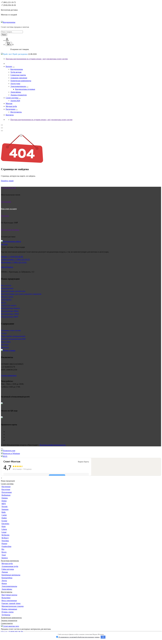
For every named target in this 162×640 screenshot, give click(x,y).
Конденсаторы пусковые (25, 89)
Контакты (10, 115)
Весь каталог (6, 285)
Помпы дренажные (9, 609)
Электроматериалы (18, 86)
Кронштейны (7, 578)
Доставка (4, 345)
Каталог (9, 66)
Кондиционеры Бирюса (10, 308)
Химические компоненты (20, 81)
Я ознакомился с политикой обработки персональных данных (79, 637)
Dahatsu (5, 498)
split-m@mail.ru (7, 267)
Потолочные (7, 492)
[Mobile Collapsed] (20, 98)
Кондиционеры (16, 69)
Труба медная (15, 72)
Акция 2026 (15, 101)
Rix (3, 549)
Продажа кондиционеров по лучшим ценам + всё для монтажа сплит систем (37, 59)
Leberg (4, 529)
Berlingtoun (6, 495)
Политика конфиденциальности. (52, 445)
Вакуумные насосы (9, 595)
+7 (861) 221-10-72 (8, 2)
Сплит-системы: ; (15, 259)
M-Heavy (5, 538)
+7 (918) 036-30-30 (8, 5)
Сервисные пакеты (18, 75)
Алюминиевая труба (10, 566)
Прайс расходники (24, 54)
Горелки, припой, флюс (11, 603)
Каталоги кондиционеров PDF (13, 339)
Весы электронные (9, 601)
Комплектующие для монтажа (13, 291)
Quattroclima (6, 546)
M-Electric (5, 535)
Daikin (4, 518)
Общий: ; (12, 257)
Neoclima (5, 541)
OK (103, 637)
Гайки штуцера (8, 569)
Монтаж (9, 103)
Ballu (4, 512)
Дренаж (5, 572)
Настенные (6, 487)
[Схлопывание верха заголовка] (2, 130)
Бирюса (5, 558)
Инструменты (16, 112)
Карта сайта (6, 342)
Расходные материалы (10, 561)
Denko (4, 501)
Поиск (4, 35)
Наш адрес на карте (9, 209)
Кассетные (6, 489)
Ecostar (4, 521)
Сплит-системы (12, 98)
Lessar (4, 532)
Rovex (4, 552)
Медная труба (11, 106)
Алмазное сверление (18, 78)
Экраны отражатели (18, 95)
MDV (4, 504)
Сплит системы (7, 484)
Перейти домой (7, 181)
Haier (4, 526)
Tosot (4, 555)
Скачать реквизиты (8, 375)
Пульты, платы (8, 612)
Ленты (4, 581)
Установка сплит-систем (11, 330)
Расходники (10, 109)
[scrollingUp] (2, 448)
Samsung (5, 509)
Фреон (3, 303)
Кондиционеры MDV (9, 317)
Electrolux (5, 524)
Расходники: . (14, 262)
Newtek (4, 506)
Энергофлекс (15, 92)
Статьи (4, 333)
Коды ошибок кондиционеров (13, 336)
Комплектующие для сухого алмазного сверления (21, 294)
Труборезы (6, 615)
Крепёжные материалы (11, 575)
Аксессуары (15, 84)
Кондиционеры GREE (10, 314)
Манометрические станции (13, 606)
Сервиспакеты (7, 623)
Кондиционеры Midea (10, 311)
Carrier (4, 515)
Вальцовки (6, 598)
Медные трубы (7, 297)
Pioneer (4, 544)
